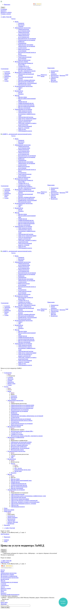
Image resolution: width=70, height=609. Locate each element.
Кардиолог (21, 24)
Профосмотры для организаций (27, 83)
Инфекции (21, 41)
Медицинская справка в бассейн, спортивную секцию (27, 70)
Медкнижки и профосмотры (23, 72)
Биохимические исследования (27, 38)
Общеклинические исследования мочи (24, 33)
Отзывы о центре (6, 14)
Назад (9, 374)
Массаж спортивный (24, 107)
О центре (7, 71)
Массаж (17, 95)
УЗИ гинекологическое (25, 111)
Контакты (62, 75)
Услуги (13, 18)
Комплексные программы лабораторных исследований (26, 45)
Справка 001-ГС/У (23, 66)
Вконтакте (7, 4)
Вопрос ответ (6, 78)
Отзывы (6, 74)
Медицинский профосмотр (26, 81)
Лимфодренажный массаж (26, 103)
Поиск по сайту (5, 607)
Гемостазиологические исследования (24, 57)
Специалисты (5, 585)
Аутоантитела (22, 55)
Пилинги (21, 94)
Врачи (16, 21)
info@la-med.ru (5, 534)
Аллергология (22, 47)
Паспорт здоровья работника (26, 80)
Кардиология (55, 75)
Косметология (19, 91)
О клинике (4, 9)
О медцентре (4, 68)
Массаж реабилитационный (26, 106)
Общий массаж (22, 101)
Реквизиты (7, 76)
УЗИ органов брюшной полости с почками (25, 127)
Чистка (20, 92)
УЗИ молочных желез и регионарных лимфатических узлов (26, 114)
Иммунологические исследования (24, 50)
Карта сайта (4, 602)
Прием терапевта (54, 73)
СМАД (20, 87)
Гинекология (54, 71)
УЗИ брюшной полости (25, 131)
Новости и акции (44, 75)
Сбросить (3, 551)
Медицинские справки (21, 61)
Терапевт (20, 26)
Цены (38, 75)
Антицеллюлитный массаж (26, 104)
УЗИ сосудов (22, 129)
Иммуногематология (24, 60)
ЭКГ (19, 89)
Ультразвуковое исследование (23, 109)
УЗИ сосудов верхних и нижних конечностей (25, 120)
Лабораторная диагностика (23, 27)
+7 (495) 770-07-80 (6, 17)
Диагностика (54, 77)
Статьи (6, 81)
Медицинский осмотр (24, 84)
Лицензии (7, 73)
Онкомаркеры (22, 43)
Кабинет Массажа (53, 79)
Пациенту (3, 10)
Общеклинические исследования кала (23, 36)
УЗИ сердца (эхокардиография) (27, 118)
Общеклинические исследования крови (24, 30)
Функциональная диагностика (24, 86)
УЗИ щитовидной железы (25, 117)
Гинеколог (21, 23)
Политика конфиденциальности (10, 594)
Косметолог (54, 81)
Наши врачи (51, 68)
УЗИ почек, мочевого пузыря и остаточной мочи (27, 123)
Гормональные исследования (26, 40)
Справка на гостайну (24, 67)
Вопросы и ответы (6, 12)
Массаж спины (22, 97)
